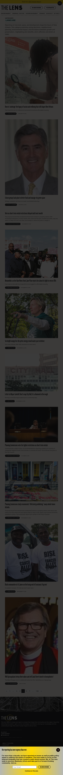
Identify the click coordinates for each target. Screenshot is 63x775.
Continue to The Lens (31, 771)
